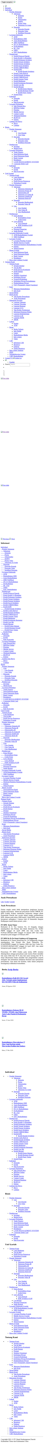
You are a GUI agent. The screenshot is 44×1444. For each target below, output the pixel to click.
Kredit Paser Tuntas (24, 93)
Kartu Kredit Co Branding (22, 58)
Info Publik (17, 331)
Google (12, 902)
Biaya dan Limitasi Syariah (18, 260)
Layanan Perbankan (16, 104)
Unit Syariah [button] (9, 173)
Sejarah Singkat (19, 266)
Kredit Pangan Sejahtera (22, 64)
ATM (15, 37)
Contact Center (19, 114)
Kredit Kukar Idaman (25, 89)
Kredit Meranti (19, 87)
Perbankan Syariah (20, 183)
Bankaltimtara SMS (20, 39)
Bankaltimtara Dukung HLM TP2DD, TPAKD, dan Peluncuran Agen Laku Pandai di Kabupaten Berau (14, 1013)
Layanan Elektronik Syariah (18, 233)
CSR (11, 341)
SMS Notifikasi (19, 42)
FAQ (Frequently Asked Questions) (26, 285)
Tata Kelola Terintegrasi (22, 310)
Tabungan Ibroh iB (24, 198)
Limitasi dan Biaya (15, 121)
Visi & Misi (17, 179)
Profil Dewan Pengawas (22, 181)
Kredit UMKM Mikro (21, 68)
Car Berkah (17, 227)
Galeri (16, 333)
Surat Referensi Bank (21, 154)
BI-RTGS (17, 118)
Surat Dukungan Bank (21, 156)
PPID (11, 352)
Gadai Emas (22, 219)
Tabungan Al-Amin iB (25, 194)
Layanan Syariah (15, 239)
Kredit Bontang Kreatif (26, 91)
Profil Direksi (18, 271)
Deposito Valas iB (24, 204)
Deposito (17, 27)
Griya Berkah (18, 221)
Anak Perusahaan (20, 298)
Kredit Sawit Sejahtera (21, 66)
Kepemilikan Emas (24, 218)
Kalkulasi (12, 96)
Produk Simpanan (15, 12)
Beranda (8, 8)
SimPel (20, 21)
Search (7, 364)
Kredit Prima (18, 94)
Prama (20, 17)
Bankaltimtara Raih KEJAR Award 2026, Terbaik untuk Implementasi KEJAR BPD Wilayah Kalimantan (15, 980)
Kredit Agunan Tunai (21, 79)
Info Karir (17, 291)
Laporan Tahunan (20, 302)
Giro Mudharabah (24, 212)
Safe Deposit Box (20, 106)
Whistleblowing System (17, 354)
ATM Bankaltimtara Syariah (23, 235)
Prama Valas (22, 23)
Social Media (13, 293)
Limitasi (16, 125)
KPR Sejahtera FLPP (25, 225)
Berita (11, 327)
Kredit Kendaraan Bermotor (23, 83)
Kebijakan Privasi (20, 277)
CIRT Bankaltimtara (16, 356)
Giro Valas (21, 135)
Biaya (16, 123)
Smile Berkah (18, 231)
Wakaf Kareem (19, 248)
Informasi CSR (19, 343)
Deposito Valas (23, 31)
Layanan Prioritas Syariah (22, 241)
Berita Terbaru (18, 329)
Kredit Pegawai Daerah (21, 56)
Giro (15, 131)
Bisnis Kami (13, 295)
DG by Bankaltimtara (21, 44)
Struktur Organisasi (20, 275)
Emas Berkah (18, 216)
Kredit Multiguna (19, 81)
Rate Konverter (19, 102)
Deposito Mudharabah (25, 202)
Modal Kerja (18, 148)
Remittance (17, 160)
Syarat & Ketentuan (20, 279)
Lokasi (11, 321)
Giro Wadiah (22, 208)
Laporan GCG (18, 308)
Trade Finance (18, 152)
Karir (11, 287)
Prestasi (16, 273)
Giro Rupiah (22, 133)
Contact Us (9, 358)
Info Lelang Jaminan (16, 350)
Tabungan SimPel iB (25, 196)
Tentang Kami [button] (10, 262)
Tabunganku (22, 19)
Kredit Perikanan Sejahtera (23, 60)
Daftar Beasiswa (19, 348)
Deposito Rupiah (23, 29)
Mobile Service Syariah (21, 243)
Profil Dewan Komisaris (22, 270)
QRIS (16, 50)
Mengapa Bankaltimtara (22, 289)
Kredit (16, 100)
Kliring (16, 119)
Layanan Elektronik (16, 35)
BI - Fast (17, 48)
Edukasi (16, 346)
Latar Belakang (19, 177)
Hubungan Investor (15, 300)
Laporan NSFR (19, 318)
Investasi (17, 146)
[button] (6, 360)
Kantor (16, 323)
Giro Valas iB (22, 210)
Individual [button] (8, 10)
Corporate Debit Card (21, 164)
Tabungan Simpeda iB (25, 189)
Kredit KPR (18, 69)
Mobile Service (19, 112)
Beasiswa (17, 345)
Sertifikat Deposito (24, 33)
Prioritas (16, 110)
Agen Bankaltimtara (20, 41)
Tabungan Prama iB (24, 191)
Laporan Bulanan (19, 306)
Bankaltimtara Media (21, 335)
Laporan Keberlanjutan (21, 314)
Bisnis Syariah (14, 250)
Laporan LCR (18, 316)
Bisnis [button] (7, 127)
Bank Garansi (18, 158)
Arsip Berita (13, 969)
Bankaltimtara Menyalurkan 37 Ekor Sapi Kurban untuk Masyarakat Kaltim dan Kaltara (13, 1044)
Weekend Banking (20, 116)
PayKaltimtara (18, 46)
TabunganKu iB (23, 193)
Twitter (6, 902)
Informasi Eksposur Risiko (23, 312)
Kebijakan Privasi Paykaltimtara (24, 281)
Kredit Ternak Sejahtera (22, 62)
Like (2, 902)
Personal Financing (20, 229)
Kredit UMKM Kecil (21, 77)
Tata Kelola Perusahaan (22, 296)
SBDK (16, 320)
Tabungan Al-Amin (24, 25)
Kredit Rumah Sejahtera (26, 71)
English (12, 362)
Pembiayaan (13, 54)
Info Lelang (18, 337)
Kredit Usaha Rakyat (21, 73)
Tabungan (17, 14)
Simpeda (21, 16)
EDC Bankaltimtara (20, 52)
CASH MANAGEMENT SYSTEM (26, 162)
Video (16, 339)
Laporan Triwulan (20, 304)
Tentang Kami (14, 175)
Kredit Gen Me (19, 85)
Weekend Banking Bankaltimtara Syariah (28, 244)
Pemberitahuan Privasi (21, 283)
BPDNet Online (19, 108)
